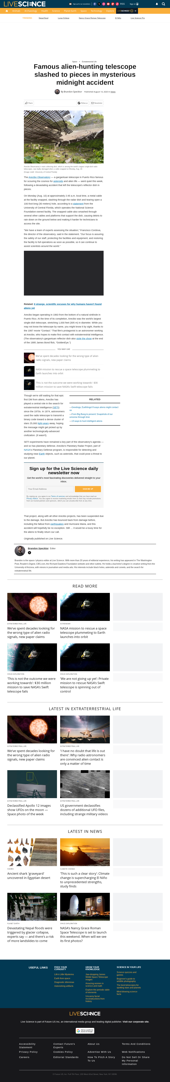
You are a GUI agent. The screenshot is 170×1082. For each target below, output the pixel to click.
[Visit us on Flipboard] (112, 4)
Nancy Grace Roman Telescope (92, 18)
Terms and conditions (136, 1044)
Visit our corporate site (136, 1021)
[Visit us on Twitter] (99, 4)
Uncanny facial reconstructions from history (95, 998)
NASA (27, 450)
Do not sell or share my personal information (136, 1060)
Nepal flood (43, 18)
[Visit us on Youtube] (108, 4)
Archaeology (31, 10)
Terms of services (58, 496)
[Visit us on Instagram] (103, 4)
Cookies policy (63, 1052)
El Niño (118, 18)
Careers (24, 1057)
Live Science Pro (138, 18)
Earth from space (62, 978)
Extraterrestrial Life (89, 62)
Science (56, 10)
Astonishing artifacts (63, 986)
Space (84, 10)
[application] (64, 273)
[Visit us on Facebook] (94, 4)
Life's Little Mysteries (64, 974)
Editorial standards (66, 1057)
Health (44, 10)
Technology (96, 10)
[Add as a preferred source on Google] (85, 1031)
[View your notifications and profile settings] (157, 4)
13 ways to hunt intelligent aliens (87, 421)
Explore (110, 10)
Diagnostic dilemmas (64, 982)
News (113, 91)
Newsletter (98, 103)
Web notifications (133, 1052)
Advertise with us (99, 1052)
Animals (16, 10)
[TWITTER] (30, 552)
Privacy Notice (32, 499)
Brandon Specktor (73, 91)
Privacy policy (28, 1052)
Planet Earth (70, 10)
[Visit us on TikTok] (117, 4)
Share (30, 103)
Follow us (84, 103)
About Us (94, 1044)
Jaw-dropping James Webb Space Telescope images (97, 977)
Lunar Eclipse (63, 18)
